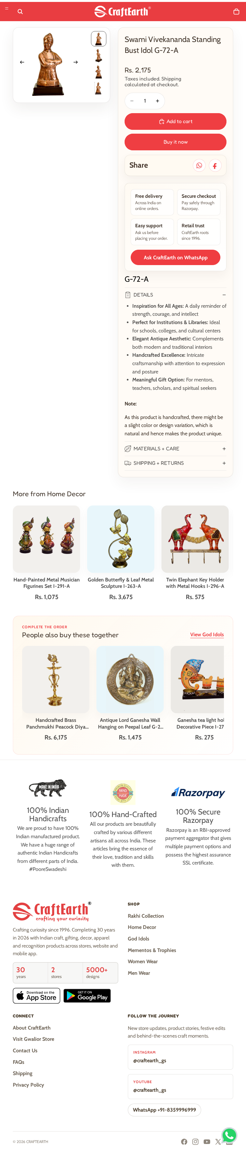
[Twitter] (218, 1142)
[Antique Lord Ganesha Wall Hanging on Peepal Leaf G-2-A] (130, 679)
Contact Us (25, 1051)
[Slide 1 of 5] (99, 39)
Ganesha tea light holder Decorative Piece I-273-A (204, 723)
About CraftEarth (32, 1028)
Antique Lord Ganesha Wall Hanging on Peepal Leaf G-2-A (130, 723)
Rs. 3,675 (121, 597)
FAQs (18, 1062)
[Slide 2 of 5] (99, 55)
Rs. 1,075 (46, 597)
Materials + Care (156, 448)
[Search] (20, 11)
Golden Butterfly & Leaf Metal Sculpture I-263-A (121, 583)
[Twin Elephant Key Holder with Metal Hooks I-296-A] (195, 539)
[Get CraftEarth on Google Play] (87, 996)
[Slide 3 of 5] (99, 72)
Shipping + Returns (159, 463)
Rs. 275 (204, 737)
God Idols (138, 939)
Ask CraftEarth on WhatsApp (176, 258)
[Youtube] (207, 1142)
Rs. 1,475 (130, 737)
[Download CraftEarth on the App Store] (36, 996)
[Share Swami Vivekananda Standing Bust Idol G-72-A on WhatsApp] (199, 165)
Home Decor (142, 927)
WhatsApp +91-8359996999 (164, 1110)
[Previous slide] (20, 63)
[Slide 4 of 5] (99, 89)
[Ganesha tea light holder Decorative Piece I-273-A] (204, 679)
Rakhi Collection (146, 916)
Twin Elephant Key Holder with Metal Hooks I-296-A (195, 583)
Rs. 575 (195, 597)
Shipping (22, 1073)
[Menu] (6, 8)
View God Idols (207, 634)
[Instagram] (195, 1142)
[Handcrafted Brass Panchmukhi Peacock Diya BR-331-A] (55, 679)
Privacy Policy (28, 1085)
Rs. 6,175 (56, 737)
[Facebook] (184, 1142)
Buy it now (176, 141)
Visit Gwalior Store (33, 1039)
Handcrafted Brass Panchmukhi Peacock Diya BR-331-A (56, 723)
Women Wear (143, 961)
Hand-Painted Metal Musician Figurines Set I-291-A (46, 583)
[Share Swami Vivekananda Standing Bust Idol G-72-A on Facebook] (215, 165)
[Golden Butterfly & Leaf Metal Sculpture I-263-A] (120, 539)
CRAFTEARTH (37, 1141)
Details (143, 294)
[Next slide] (78, 63)
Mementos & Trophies (152, 950)
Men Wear (139, 973)
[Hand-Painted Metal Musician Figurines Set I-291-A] (46, 539)
